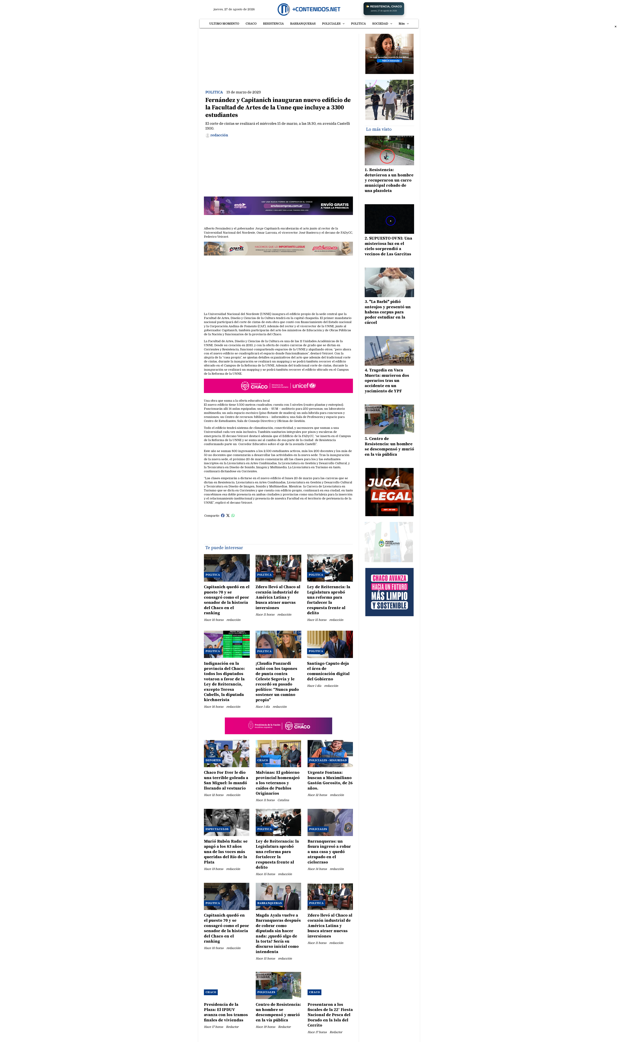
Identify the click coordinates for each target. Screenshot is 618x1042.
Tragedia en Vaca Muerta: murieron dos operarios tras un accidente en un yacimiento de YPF (387, 381)
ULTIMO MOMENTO (224, 23)
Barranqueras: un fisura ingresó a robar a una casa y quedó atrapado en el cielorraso (329, 852)
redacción (219, 135)
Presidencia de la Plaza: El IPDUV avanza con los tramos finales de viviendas (226, 1012)
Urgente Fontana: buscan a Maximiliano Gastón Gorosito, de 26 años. (330, 780)
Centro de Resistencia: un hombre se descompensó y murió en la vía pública (278, 1012)
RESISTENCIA (273, 23)
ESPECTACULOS (217, 829)
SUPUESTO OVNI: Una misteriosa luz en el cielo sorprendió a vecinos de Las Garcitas (388, 246)
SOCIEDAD (380, 23)
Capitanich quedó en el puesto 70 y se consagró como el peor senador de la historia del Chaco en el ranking (226, 600)
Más (402, 23)
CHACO (251, 23)
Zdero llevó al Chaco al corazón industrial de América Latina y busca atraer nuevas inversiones (278, 597)
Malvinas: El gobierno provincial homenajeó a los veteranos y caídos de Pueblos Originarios (278, 783)
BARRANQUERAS (303, 23)
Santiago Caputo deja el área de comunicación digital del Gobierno (328, 671)
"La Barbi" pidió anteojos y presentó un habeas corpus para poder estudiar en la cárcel (388, 312)
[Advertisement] (278, 56)
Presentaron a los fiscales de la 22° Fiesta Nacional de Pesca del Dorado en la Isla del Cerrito (330, 1015)
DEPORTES (213, 760)
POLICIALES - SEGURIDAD (328, 760)
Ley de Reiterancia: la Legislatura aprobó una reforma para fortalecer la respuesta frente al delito (328, 600)
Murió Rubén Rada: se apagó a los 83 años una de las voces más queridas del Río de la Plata (226, 852)
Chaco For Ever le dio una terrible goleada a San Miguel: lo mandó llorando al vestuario (226, 780)
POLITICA (358, 23)
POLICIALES (331, 23)
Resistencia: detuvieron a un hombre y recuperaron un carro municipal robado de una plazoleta (389, 180)
